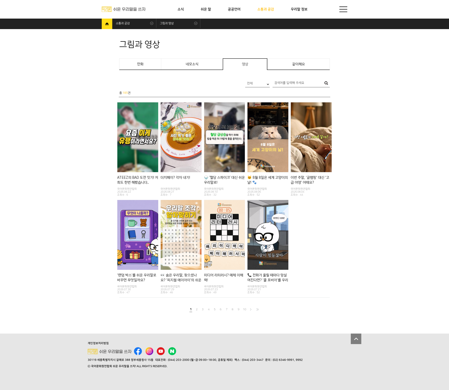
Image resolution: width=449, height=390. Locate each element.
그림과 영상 (167, 23)
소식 (180, 9)
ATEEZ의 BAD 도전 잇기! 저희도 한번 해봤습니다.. (137, 180)
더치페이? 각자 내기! (175, 177)
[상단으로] (356, 339)
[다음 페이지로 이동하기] (251, 309)
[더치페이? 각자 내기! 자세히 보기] (181, 137)
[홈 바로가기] (107, 24)
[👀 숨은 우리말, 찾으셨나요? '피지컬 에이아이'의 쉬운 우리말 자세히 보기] (181, 235)
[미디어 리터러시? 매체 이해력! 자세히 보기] (224, 235)
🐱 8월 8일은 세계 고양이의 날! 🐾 (267, 180)
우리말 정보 (299, 9)
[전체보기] (343, 9)
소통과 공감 (265, 9)
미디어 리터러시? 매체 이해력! (223, 277)
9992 (299, 359)
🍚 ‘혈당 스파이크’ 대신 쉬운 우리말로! (224, 180)
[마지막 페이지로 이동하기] (257, 309)
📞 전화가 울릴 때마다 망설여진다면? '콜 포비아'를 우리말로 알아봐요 (267, 278)
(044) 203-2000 (178, 359)
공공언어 (234, 9)
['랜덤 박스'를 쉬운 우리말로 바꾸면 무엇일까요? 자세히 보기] (137, 235)
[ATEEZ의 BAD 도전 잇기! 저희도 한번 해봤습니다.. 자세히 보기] (137, 137)
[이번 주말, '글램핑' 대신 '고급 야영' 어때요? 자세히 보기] (311, 137)
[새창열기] (138, 351)
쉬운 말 (206, 9)
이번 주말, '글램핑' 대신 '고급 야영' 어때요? (310, 180)
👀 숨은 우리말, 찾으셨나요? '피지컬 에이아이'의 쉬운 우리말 (180, 278)
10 (244, 309)
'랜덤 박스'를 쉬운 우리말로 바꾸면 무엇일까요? (136, 277)
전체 (250, 83)
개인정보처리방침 (98, 343)
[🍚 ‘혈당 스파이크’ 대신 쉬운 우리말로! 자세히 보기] (224, 137)
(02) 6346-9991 (283, 359)
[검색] (326, 83)
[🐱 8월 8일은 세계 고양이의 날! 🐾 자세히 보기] (268, 137)
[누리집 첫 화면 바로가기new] (124, 9)
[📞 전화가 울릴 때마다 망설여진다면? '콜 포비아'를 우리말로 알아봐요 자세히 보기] (268, 235)
